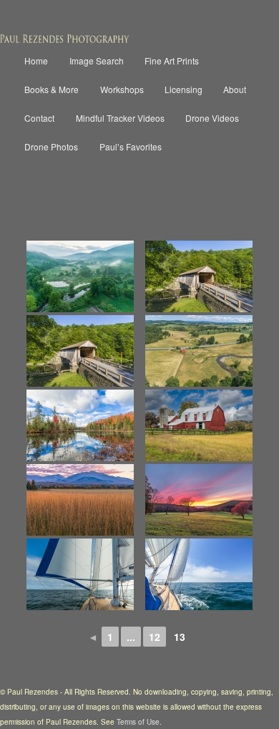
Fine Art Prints (172, 60)
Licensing (183, 89)
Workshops (122, 89)
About (234, 89)
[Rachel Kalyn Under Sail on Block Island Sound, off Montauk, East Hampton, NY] (198, 574)
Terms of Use (138, 722)
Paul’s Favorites (130, 146)
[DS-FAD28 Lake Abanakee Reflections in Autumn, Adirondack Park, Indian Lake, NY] (80, 425)
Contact (39, 118)
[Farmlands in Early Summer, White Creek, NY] (198, 351)
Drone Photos (51, 146)
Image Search (96, 60)
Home (36, 60)
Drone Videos (212, 118)
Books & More (51, 89)
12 (154, 636)
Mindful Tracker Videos (120, 118)
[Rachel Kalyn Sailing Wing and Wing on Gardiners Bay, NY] (80, 574)
